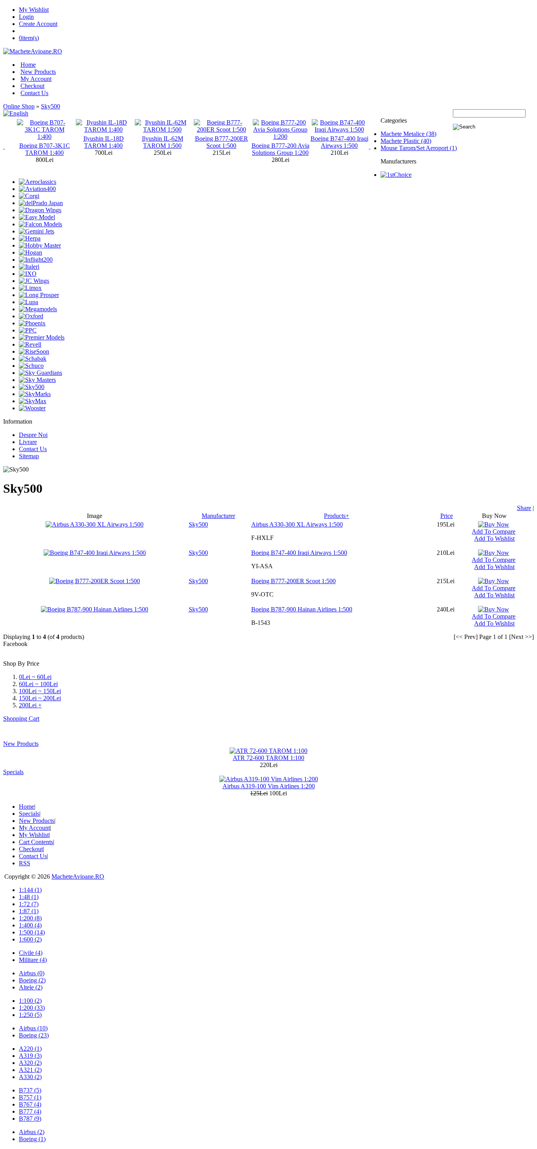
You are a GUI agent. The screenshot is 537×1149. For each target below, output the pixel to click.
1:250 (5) (30, 1014)
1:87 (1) (29, 911)
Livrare (28, 442)
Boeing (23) (34, 1035)
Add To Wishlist (494, 538)
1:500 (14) (32, 932)
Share (524, 508)
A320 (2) (30, 1062)
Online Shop (19, 106)
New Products (38, 71)
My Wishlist (34, 9)
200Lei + (30, 705)
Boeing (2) (32, 980)
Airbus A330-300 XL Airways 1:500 (297, 524)
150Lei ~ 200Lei (40, 698)
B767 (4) (30, 1104)
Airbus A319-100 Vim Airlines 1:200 (269, 786)
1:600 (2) (30, 939)
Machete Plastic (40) (406, 141)
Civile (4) (30, 952)
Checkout (32, 86)
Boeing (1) (32, 1139)
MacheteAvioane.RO (77, 876)
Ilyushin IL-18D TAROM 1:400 (103, 142)
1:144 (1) (30, 890)
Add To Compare (493, 531)
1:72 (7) (29, 904)
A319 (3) (30, 1055)
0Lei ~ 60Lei (35, 677)
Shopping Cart (21, 718)
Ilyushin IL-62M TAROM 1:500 (162, 142)
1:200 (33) (32, 1007)
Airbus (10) (33, 1028)
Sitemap (29, 456)
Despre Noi (33, 434)
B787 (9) (30, 1118)
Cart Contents (36, 842)
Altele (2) (30, 987)
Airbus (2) (31, 1132)
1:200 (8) (30, 918)
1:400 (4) (30, 925)
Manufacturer (218, 515)
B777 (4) (30, 1111)
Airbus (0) (31, 973)
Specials (13, 772)
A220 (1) (30, 1048)
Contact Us (34, 93)
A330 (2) (30, 1077)
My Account (35, 78)
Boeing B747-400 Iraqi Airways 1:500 (339, 142)
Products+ (336, 515)
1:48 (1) (29, 897)
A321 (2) (30, 1069)
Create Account (38, 23)
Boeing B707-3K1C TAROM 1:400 (44, 149)
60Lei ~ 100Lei (38, 684)
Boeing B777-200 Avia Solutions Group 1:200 (280, 149)
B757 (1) (30, 1097)
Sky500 (50, 106)
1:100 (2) (30, 1000)
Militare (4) (33, 959)
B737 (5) (30, 1090)
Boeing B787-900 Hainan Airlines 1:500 (301, 609)
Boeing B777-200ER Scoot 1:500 (221, 142)
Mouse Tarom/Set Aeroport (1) (419, 148)
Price (446, 515)
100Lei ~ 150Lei (40, 691)
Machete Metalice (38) (408, 133)
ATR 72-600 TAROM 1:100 (268, 757)
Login (26, 16)
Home (28, 64)
